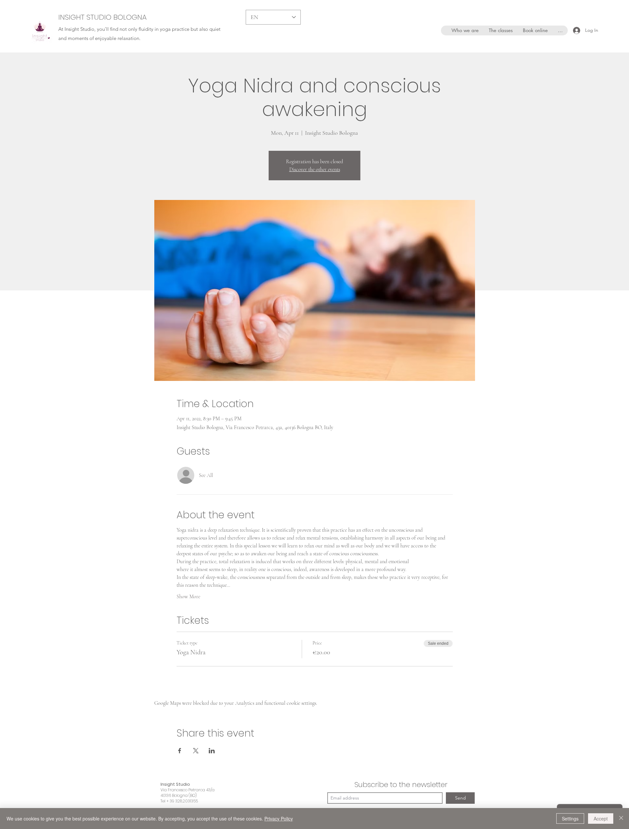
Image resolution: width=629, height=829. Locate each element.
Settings (570, 818)
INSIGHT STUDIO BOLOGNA (102, 17)
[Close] (621, 818)
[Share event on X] (196, 750)
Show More (188, 596)
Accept (601, 818)
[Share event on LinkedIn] (212, 750)
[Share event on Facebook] (180, 750)
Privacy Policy (278, 818)
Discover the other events (314, 169)
